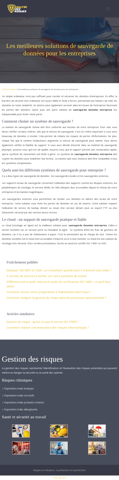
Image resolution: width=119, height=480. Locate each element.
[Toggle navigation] (108, 9)
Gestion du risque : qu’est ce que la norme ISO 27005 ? (42, 322)
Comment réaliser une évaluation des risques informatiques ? (48, 327)
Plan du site (59, 477)
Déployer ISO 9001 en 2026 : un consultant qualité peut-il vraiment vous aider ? (59, 270)
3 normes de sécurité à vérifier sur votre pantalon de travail (46, 276)
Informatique (10, 89)
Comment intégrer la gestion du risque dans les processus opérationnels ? (56, 298)
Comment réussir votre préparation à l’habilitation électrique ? (49, 292)
